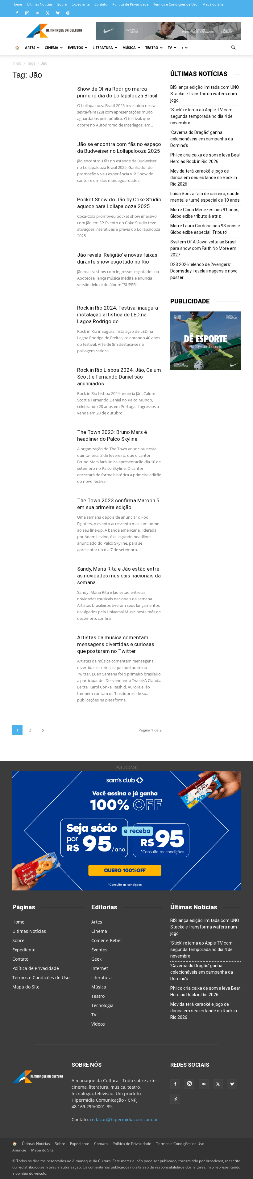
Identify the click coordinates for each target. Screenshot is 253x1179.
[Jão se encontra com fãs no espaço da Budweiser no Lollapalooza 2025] (41, 161)
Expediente (80, 4)
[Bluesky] (57, 13)
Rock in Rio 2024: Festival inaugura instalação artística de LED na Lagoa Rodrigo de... (117, 314)
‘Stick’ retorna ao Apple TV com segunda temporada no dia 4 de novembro (201, 116)
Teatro (151, 47)
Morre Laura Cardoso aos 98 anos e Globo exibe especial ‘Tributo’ (205, 229)
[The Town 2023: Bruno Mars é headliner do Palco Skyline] (41, 449)
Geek (96, 959)
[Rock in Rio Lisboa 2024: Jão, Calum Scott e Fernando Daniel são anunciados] (41, 387)
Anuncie (19, 1150)
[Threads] (68, 13)
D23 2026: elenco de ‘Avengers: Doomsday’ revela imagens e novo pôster (204, 271)
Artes (30, 47)
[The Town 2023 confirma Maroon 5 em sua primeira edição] (41, 517)
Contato (100, 4)
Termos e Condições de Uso (175, 4)
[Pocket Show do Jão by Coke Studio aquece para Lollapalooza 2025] (41, 216)
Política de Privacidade (130, 4)
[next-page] (43, 730)
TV (170, 47)
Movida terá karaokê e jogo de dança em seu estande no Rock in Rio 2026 (203, 177)
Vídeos (98, 1024)
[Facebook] (17, 13)
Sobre (62, 4)
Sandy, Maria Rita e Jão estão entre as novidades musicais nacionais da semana (119, 575)
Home (17, 4)
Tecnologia (102, 1005)
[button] (233, 48)
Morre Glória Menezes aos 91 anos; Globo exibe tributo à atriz (204, 213)
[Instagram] (27, 13)
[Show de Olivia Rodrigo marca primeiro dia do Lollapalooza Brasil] (41, 105)
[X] (47, 13)
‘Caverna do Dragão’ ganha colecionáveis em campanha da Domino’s (201, 139)
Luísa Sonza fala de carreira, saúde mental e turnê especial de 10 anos (205, 197)
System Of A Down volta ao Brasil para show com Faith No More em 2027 (203, 248)
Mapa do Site (212, 4)
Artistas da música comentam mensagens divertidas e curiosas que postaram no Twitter (115, 644)
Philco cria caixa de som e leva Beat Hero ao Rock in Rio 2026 (205, 158)
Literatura (103, 47)
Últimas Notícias (39, 4)
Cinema (51, 47)
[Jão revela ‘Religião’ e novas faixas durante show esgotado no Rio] (41, 271)
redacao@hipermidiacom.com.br (124, 1119)
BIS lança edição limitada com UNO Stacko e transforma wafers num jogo (204, 94)
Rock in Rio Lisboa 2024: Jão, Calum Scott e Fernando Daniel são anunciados (119, 377)
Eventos (75, 47)
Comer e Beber (106, 940)
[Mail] (37, 13)
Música (129, 47)
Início (16, 63)
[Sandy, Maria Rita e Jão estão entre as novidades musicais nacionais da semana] (41, 585)
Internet (99, 968)
